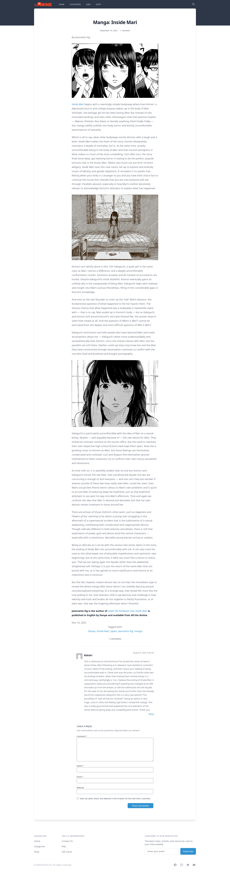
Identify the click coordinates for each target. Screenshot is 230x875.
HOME (61, 4)
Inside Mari (78, 104)
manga (138, 631)
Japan (114, 631)
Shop (36, 851)
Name (80, 766)
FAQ (64, 846)
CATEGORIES (75, 4)
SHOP (98, 4)
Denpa (91, 631)
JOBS (88, 4)
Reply (151, 714)
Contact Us (67, 841)
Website (80, 787)
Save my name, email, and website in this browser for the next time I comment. (115, 798)
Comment (82, 736)
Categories (39, 846)
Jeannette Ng (125, 631)
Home (37, 841)
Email (80, 776)
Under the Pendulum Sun (121, 610)
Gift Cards (67, 851)
